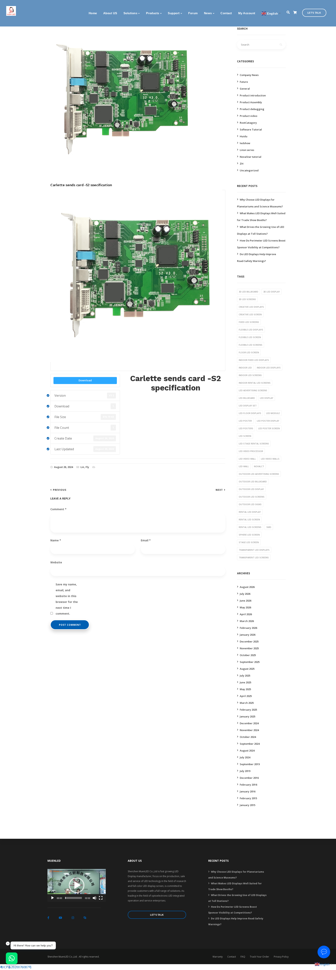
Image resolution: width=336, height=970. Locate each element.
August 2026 (247, 587)
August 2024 (247, 750)
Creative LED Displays (251, 306)
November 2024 (249, 730)
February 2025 (248, 709)
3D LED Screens (247, 299)
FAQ (243, 956)
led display (266, 397)
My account (246, 13)
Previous (59, 490)
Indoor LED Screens (250, 375)
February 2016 (248, 784)
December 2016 (249, 778)
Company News (249, 75)
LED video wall (247, 458)
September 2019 (250, 764)
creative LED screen (250, 314)
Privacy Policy (281, 956)
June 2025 (245, 682)
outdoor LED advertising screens (259, 473)
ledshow (245, 143)
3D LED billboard (248, 291)
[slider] (73, 898)
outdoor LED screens (251, 496)
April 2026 (246, 614)
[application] (76, 885)
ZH (241, 163)
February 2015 (248, 798)
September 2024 (250, 743)
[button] (76, 885)
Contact (226, 13)
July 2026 (245, 594)
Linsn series (247, 150)
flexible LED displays (251, 329)
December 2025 (249, 641)
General (245, 88)
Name (55, 540)
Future (244, 82)
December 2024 (249, 723)
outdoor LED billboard (253, 481)
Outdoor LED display (251, 489)
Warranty (218, 956)
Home (93, 13)
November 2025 (249, 648)
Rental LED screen (249, 519)
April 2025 (246, 696)
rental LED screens (250, 527)
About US (110, 13)
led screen (245, 435)
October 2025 (248, 655)
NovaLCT (259, 466)
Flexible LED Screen (250, 337)
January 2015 (247, 805)
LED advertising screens (253, 390)
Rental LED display (250, 511)
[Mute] (94, 898)
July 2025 (245, 675)
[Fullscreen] (101, 898)
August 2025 (247, 668)
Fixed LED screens (249, 322)
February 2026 (248, 628)
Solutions (130, 13)
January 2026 (247, 634)
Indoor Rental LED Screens (254, 382)
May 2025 (245, 689)
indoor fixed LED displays (254, 360)
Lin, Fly (84, 467)
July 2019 (245, 771)
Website (56, 562)
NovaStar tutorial (250, 157)
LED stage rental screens (254, 443)
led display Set (248, 405)
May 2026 (245, 607)
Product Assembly (251, 102)
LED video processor (251, 451)
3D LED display (271, 291)
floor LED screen (249, 352)
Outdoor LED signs (250, 504)
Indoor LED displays (269, 367)
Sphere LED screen (249, 534)
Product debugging (252, 109)
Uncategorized (249, 170)
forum (193, 13)
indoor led (245, 367)
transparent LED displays (254, 549)
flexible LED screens (250, 344)
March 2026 (247, 621)
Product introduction (253, 95)
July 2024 (245, 757)
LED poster (245, 420)
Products (152, 13)
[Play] (52, 898)
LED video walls (270, 458)
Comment (58, 509)
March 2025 (247, 703)
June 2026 (245, 600)
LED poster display (268, 420)
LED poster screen (269, 428)
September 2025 (250, 662)
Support (174, 13)
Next (219, 490)
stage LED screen (249, 542)
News (208, 13)
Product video (248, 116)
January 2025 (247, 716)
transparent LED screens (254, 557)
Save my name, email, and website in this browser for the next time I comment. (67, 584)
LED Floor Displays (250, 413)
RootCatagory (248, 122)
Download (85, 380)
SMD (268, 527)
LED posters (246, 428)
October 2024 (248, 737)
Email (146, 540)
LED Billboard (247, 397)
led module (273, 413)
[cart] (294, 12)
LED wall (244, 466)
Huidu (243, 136)
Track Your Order (259, 956)
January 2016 (247, 791)
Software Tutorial (251, 129)
